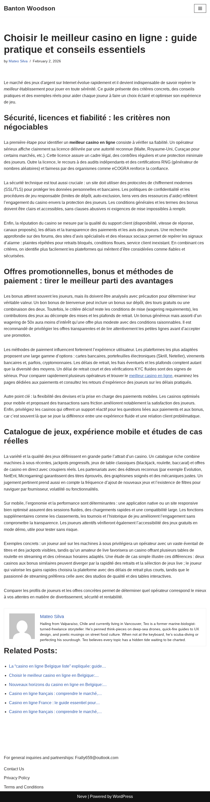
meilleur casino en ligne (150, 376)
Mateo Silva (18, 61)
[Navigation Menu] (200, 8)
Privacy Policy (17, 778)
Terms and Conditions (24, 787)
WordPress (123, 796)
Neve (82, 796)
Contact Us (14, 769)
